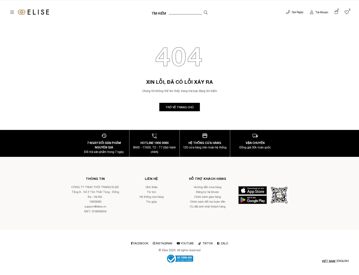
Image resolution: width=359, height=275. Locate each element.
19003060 (95, 201)
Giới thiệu (151, 187)
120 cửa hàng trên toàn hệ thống (204, 147)
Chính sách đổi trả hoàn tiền (207, 201)
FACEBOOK (140, 243)
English (343, 260)
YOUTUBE (187, 243)
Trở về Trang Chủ (179, 107)
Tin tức (151, 191)
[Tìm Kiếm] (206, 12)
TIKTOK (207, 243)
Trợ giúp (151, 201)
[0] (347, 12)
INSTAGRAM (164, 243)
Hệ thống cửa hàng (151, 196)
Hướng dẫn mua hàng (207, 187)
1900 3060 (161, 143)
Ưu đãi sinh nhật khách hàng (207, 206)
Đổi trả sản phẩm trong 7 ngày (104, 151)
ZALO (224, 243)
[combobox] (185, 12)
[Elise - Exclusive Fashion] (33, 12)
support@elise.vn (95, 206)
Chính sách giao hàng (207, 196)
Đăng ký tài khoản (207, 191)
